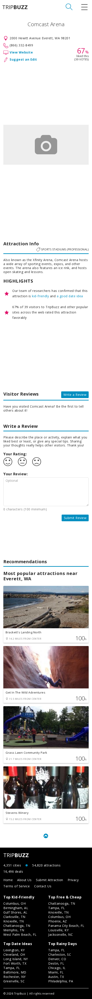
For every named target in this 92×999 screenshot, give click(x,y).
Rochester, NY (14, 977)
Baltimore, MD (14, 972)
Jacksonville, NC (60, 934)
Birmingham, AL (15, 908)
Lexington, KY (14, 950)
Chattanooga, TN (16, 926)
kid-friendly (40, 296)
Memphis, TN (13, 930)
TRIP (15, 7)
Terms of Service (16, 886)
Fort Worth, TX (14, 963)
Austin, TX (56, 977)
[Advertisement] (46, 92)
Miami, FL (56, 972)
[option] (46, 145)
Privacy (73, 880)
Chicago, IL (57, 968)
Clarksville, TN (14, 917)
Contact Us (42, 886)
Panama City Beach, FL (66, 926)
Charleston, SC (59, 954)
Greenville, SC (14, 981)
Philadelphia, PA (60, 981)
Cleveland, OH (14, 954)
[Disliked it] (36, 461)
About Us (24, 880)
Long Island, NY (15, 959)
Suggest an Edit (23, 59)
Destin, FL (56, 963)
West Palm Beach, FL (20, 934)
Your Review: (15, 474)
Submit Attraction (49, 880)
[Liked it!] (7, 461)
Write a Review (74, 394)
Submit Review (75, 518)
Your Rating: (15, 454)
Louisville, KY (58, 930)
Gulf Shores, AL (15, 912)
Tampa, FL (56, 908)
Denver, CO (57, 959)
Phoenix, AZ (57, 921)
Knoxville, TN (13, 921)
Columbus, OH (14, 903)
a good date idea (70, 296)
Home (8, 880)
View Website (21, 52)
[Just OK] (22, 461)
